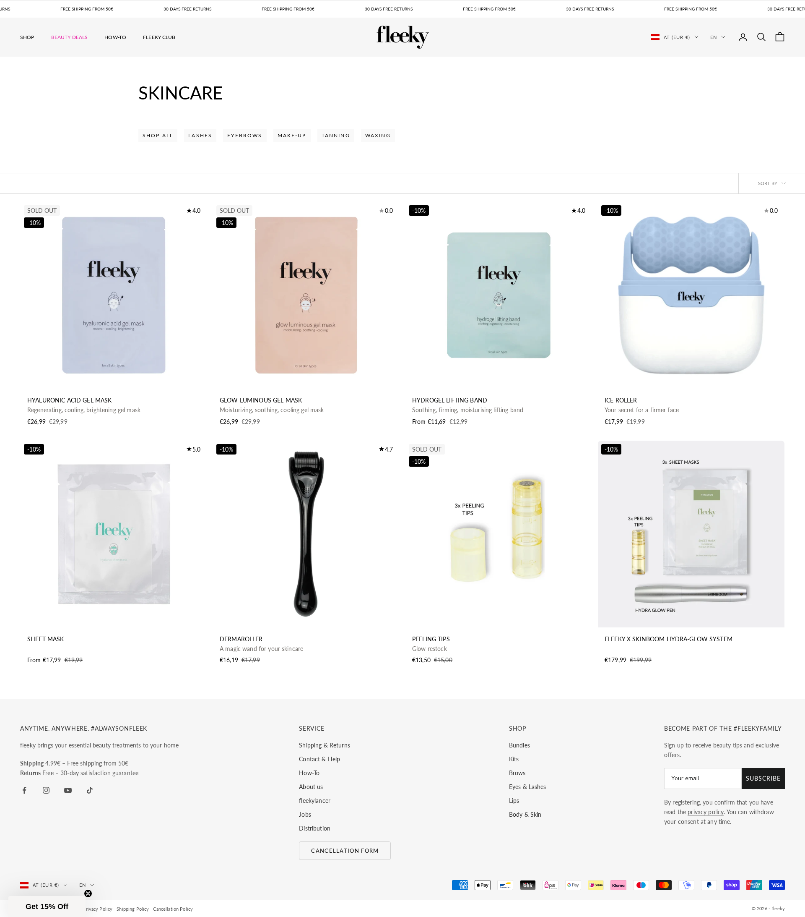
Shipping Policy (133, 909)
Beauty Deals (69, 37)
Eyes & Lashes (527, 786)
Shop (27, 37)
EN (713, 36)
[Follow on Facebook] (24, 790)
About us (311, 786)
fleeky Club (159, 37)
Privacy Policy (97, 909)
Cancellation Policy (173, 909)
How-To (115, 37)
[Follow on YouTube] (68, 790)
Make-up (292, 135)
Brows (517, 772)
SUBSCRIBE (763, 778)
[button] (47, 906)
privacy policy (706, 811)
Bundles (519, 745)
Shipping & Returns (324, 745)
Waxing (378, 135)
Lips (514, 800)
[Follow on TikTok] (90, 790)
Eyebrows (244, 135)
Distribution (314, 828)
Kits (514, 759)
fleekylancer (314, 800)
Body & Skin (525, 814)
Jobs (305, 814)
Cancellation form (345, 850)
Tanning (336, 135)
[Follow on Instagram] (46, 790)
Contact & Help (319, 759)
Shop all (158, 135)
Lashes (200, 135)
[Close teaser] (88, 893)
